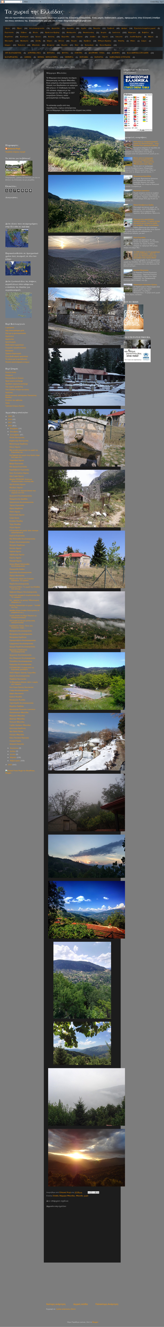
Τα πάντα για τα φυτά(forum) (16, 359)
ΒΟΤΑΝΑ (51, 52)
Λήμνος (105, 36)
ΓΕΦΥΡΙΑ (78, 52)
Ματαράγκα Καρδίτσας (18, 637)
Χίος (76, 45)
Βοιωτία (96, 28)
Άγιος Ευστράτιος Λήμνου (19, 473)
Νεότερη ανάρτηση (56, 1304)
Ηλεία (35, 32)
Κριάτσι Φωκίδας (15, 697)
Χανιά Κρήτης (105, 45)
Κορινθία (65, 36)
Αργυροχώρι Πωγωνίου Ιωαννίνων (22, 709)
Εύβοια (24, 32)
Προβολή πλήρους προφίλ (15, 152)
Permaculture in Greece (14, 378)
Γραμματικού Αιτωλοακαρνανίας (21, 643)
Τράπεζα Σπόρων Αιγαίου (14, 406)
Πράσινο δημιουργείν (13, 353)
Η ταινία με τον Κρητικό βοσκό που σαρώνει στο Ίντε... (22, 491)
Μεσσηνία (24, 40)
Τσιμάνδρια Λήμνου (16, 460)
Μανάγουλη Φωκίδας (17, 700)
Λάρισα (79, 36)
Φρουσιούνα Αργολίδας (142, 176)
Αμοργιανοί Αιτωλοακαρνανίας (20, 496)
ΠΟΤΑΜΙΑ (84, 57)
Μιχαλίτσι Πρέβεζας (16, 706)
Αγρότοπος (9, 336)
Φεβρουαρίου (15, 761)
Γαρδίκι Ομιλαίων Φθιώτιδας (20, 725)
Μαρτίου (13, 757)
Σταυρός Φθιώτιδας (16, 735)
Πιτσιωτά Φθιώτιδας (16, 722)
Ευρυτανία (9, 32)
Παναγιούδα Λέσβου (17, 569)
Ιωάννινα (116, 32)
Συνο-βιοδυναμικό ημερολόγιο (16, 356)
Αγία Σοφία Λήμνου (16, 476)
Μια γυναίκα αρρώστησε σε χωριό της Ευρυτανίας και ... (23, 451)
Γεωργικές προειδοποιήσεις (15, 348)
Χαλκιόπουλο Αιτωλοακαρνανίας (21, 502)
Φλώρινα (50, 45)
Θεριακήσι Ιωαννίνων (141, 191)
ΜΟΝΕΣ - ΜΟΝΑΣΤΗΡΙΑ (48, 57)
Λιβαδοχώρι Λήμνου (16, 555)
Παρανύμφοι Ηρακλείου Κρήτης (145, 285)
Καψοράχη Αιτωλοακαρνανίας (20, 664)
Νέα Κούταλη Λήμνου (17, 484)
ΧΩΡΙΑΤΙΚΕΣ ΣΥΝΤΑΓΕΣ (119, 57)
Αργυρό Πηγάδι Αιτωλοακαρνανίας (22, 647)
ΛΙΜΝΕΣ (27, 57)
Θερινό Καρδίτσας (16, 508)
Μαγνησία (9, 40)
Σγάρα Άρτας (14, 518)
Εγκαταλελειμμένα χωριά (144, 28)
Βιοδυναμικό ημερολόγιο (14, 345)
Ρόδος (133, 40)
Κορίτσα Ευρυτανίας (17, 536)
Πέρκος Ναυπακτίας (16, 575)
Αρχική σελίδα (80, 1304)
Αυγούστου (14, 748)
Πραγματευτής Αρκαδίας (18, 499)
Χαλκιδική (89, 45)
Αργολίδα (56, 28)
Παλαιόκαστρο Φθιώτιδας (19, 712)
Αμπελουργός (10, 342)
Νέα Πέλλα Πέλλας (16, 731)
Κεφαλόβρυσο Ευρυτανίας (19, 470)
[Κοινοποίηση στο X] (93, 1192)
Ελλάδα (55, 1196)
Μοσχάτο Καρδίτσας (17, 545)
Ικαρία (103, 32)
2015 (10, 765)
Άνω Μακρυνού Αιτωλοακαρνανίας (22, 658)
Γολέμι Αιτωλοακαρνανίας (18, 690)
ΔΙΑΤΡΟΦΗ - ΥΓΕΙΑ (96, 52)
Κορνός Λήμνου (15, 558)
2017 (10, 422)
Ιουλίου (13, 751)
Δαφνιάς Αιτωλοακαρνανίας (19, 676)
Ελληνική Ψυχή (14, 149)
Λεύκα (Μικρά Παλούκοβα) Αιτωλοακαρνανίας (19, 565)
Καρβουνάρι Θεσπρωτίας (18, 441)
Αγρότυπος (9, 339)
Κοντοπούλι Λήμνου (16, 515)
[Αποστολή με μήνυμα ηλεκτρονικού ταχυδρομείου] (89, 1192)
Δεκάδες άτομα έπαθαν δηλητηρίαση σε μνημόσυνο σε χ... (24, 611)
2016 (10, 426)
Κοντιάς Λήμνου (15, 548)
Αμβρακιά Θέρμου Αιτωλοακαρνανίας (23, 592)
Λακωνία (118, 36)
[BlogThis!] (91, 1192)
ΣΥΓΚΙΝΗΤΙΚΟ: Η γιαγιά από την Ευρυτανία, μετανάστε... (21, 668)
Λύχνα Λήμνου (14, 527)
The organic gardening (14, 387)
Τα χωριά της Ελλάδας (34, 11)
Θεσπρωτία (71, 32)
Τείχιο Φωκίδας (15, 524)
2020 (10, 416)
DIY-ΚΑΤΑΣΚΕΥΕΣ (13, 52)
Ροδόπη (121, 40)
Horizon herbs (10, 372)
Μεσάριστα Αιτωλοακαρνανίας (20, 631)
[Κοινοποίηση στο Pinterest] (98, 1192)
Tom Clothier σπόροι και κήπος (17, 390)
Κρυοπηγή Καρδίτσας (17, 728)
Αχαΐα (83, 28)
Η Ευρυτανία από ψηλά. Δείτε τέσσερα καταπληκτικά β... (23, 531)
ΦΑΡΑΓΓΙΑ (98, 57)
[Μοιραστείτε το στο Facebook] (95, 1192)
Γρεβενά (110, 28)
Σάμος (143, 40)
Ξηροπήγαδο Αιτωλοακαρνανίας (21, 703)
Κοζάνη (51, 36)
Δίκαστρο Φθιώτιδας (17, 719)
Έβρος (19, 28)
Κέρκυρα (132, 32)
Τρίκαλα (21, 45)
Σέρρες (8, 45)
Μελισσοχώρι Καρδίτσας (18, 444)
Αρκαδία (70, 28)
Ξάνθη (38, 40)
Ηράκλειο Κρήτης (52, 32)
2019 (10, 419)
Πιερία (74, 40)
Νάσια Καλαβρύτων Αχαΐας (144, 205)
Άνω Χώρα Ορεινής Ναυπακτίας (21, 687)
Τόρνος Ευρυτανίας (16, 505)
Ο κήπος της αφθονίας (13, 400)
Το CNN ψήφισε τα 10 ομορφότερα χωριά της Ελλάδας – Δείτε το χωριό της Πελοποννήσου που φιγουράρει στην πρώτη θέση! (147, 255)
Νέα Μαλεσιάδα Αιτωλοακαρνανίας (22, 539)
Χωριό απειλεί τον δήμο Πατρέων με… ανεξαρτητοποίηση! (23, 616)
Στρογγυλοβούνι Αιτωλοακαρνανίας (22, 640)
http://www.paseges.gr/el (14, 330)
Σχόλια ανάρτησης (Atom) (66, 1309)
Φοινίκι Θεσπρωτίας (16, 437)
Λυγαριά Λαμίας (15, 741)
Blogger (95, 1322)
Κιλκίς (38, 36)
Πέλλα (61, 40)
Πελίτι (7, 403)
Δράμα (124, 28)
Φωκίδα (64, 45)
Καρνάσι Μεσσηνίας (141, 270)
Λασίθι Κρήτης (136, 36)
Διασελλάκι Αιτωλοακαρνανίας (20, 572)
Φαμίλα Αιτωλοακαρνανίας (19, 584)
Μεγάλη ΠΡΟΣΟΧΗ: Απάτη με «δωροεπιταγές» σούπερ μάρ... (22, 480)
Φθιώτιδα (36, 45)
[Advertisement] (82, 1282)
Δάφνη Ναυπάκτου (16, 693)
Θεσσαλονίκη (88, 32)
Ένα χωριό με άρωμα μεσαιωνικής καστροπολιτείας (22, 621)
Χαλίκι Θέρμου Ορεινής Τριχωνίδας (22, 673)
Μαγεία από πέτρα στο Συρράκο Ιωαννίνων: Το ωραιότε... (21, 579)
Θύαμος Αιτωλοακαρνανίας (19, 542)
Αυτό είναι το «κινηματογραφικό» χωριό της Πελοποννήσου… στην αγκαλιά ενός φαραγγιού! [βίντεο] (146, 143)
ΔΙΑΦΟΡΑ (116, 52)
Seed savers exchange (14, 381)
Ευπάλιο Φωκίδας (16, 521)
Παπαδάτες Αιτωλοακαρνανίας (20, 661)
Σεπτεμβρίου (15, 435)
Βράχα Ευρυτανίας (16, 463)
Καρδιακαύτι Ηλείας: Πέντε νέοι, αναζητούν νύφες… (21, 627)
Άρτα (7, 28)
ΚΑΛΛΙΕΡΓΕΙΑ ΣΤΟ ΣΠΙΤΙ (137, 52)
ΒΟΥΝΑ (65, 52)
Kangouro (9, 375)
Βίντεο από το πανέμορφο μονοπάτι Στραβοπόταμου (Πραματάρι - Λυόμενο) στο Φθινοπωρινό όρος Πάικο (144, 161)
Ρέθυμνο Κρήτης (104, 40)
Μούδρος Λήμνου (16, 487)
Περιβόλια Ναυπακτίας (17, 679)
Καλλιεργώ (9, 351)
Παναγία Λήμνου (15, 561)
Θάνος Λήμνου (15, 447)
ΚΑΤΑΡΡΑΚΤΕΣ (11, 57)
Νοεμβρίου (14, 428)
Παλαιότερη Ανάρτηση (106, 1304)
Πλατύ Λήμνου (14, 512)
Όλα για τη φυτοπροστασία (15, 333)
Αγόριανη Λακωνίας (16, 744)
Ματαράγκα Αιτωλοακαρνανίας (20, 634)
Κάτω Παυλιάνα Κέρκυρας (19, 738)
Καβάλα (145, 32)
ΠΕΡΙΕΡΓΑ (69, 57)
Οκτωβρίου (14, 432)
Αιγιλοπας (9, 392)
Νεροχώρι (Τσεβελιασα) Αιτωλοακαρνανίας (18, 651)
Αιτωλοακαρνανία (36, 28)
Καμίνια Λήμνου (15, 551)
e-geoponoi (9, 327)
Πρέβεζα (87, 40)
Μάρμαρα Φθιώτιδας (67, 1196)
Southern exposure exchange (16, 384)
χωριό (86, 1196)
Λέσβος (93, 36)
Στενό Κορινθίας (140, 237)
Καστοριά (24, 36)
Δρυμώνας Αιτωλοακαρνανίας (20, 655)
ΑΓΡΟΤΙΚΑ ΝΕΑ (34, 52)
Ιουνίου (13, 754)
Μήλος (150, 36)
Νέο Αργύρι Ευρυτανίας (18, 467)
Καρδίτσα (9, 36)
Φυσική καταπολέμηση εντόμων (17, 362)
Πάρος (49, 40)
